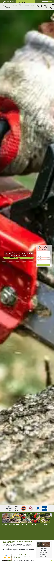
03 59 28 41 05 (7, 1)
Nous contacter (27, 257)
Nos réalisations (11, 257)
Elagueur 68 (15, 6)
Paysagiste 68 (26, 6)
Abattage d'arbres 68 (46, 6)
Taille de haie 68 (20, 6)
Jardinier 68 (32, 6)
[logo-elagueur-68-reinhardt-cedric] (6, 6)
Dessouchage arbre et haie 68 (39, 6)
